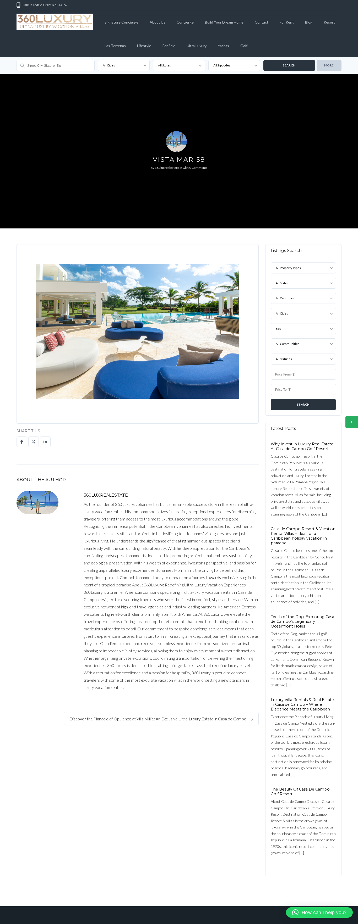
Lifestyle (144, 45)
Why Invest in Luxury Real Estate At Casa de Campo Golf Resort (302, 446)
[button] (319, 912)
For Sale (168, 45)
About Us (157, 22)
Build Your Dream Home (224, 22)
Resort (329, 22)
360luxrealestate (167, 168)
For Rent (287, 22)
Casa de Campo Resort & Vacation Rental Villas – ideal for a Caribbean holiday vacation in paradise (303, 536)
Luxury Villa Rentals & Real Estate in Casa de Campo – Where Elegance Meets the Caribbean (302, 704)
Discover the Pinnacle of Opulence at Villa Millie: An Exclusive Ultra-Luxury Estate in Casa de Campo (158, 718)
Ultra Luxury (197, 45)
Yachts (223, 45)
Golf (243, 45)
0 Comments (198, 168)
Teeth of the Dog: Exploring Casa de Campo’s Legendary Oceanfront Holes (302, 621)
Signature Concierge (121, 22)
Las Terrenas (115, 45)
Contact (261, 22)
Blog (308, 22)
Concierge (185, 22)
